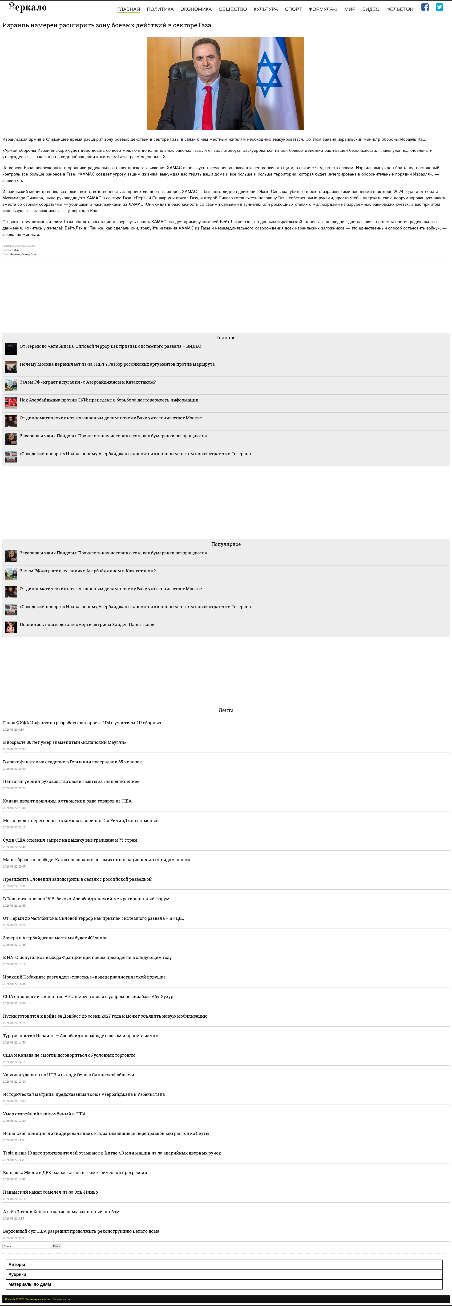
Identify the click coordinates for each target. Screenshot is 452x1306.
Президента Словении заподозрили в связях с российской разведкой (77, 879)
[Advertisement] (143, 296)
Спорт (293, 9)
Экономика (196, 9)
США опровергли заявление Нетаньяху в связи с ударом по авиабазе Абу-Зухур (88, 996)
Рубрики (17, 1274)
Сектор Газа (28, 254)
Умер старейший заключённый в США (44, 1114)
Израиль (15, 254)
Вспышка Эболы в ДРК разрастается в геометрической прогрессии (75, 1172)
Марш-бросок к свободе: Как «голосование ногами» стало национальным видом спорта (96, 859)
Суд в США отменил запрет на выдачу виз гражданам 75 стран (70, 840)
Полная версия (61, 1299)
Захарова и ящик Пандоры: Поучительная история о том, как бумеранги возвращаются (113, 435)
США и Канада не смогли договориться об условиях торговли (69, 1055)
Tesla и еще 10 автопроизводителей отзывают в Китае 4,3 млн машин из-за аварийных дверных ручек (112, 1153)
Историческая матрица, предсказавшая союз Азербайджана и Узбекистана (84, 1094)
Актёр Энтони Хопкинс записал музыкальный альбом (61, 1211)
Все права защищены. (38, 1299)
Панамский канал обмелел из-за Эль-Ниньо (50, 1192)
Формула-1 (323, 9)
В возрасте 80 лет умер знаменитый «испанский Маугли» (64, 742)
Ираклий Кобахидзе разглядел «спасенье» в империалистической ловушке (84, 977)
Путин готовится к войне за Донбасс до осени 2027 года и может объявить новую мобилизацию (105, 1016)
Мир (349, 9)
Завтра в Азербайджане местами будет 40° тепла (55, 938)
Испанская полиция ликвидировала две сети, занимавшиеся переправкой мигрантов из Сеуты (106, 1133)
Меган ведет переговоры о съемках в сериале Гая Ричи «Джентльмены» (80, 820)
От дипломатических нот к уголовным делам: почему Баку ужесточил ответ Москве (111, 418)
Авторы (16, 1264)
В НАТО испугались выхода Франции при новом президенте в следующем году (87, 957)
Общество (233, 9)
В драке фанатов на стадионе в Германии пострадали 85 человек (72, 762)
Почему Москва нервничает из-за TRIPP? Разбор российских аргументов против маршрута (117, 364)
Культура (266, 9)
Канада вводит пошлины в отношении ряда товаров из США (67, 801)
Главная (128, 9)
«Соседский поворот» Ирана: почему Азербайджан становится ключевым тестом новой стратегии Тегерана (135, 453)
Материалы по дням (29, 1284)
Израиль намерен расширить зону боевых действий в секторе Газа (106, 25)
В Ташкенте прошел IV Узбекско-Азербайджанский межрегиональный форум (86, 898)
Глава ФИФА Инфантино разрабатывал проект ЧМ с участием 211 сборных (82, 722)
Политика (160, 9)
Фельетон (399, 9)
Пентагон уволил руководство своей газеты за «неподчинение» (71, 781)
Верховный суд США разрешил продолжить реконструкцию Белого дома (81, 1231)
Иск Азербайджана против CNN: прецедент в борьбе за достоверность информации (109, 400)
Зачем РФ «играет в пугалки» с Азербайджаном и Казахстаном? (88, 382)
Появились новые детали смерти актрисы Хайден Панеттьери (87, 624)
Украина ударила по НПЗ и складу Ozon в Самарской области (68, 1074)
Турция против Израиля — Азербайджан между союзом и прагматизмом (81, 1035)
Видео (370, 9)
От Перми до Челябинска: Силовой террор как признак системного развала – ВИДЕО (110, 346)
